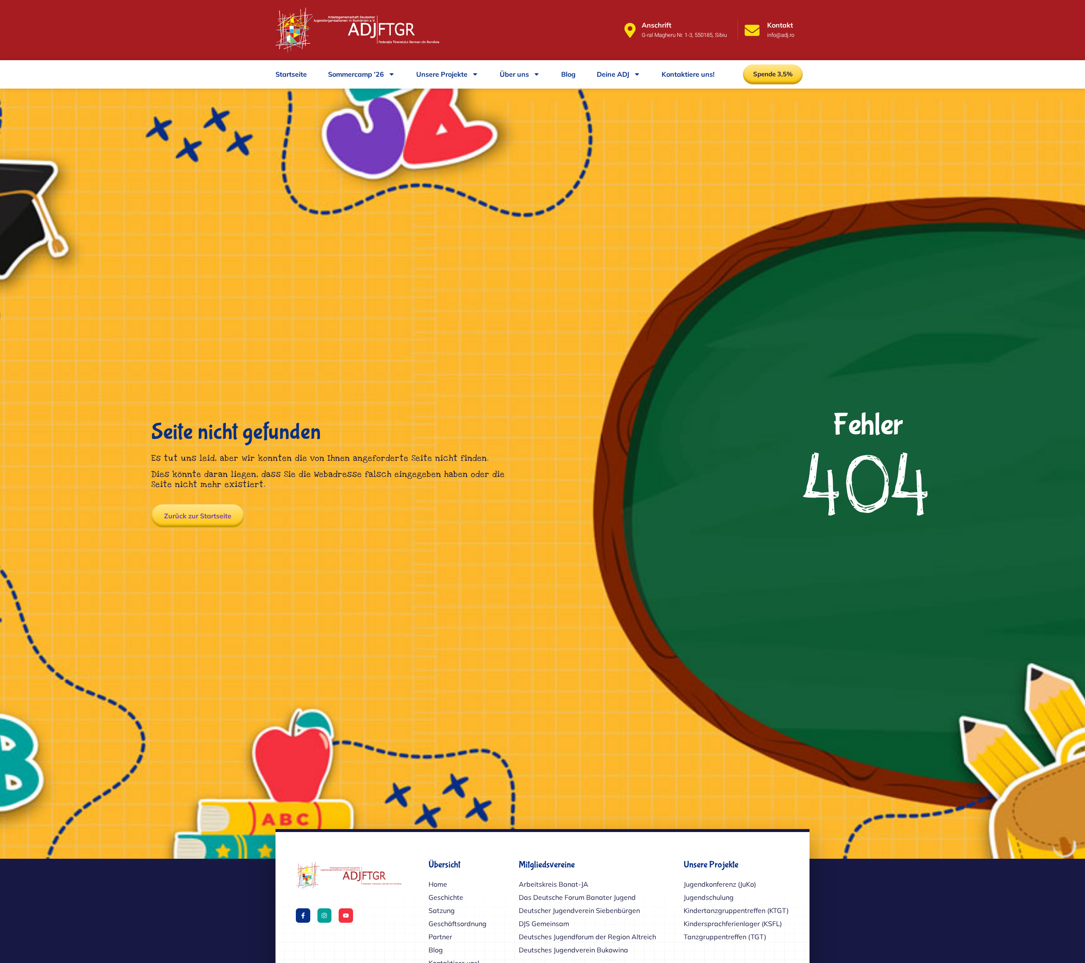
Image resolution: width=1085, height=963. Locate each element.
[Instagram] (324, 915)
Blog (568, 74)
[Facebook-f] (303, 915)
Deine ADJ (613, 74)
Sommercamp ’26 (356, 74)
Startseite (291, 74)
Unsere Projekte (441, 74)
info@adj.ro (780, 35)
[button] (773, 74)
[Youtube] (346, 915)
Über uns (514, 74)
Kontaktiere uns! (688, 74)
